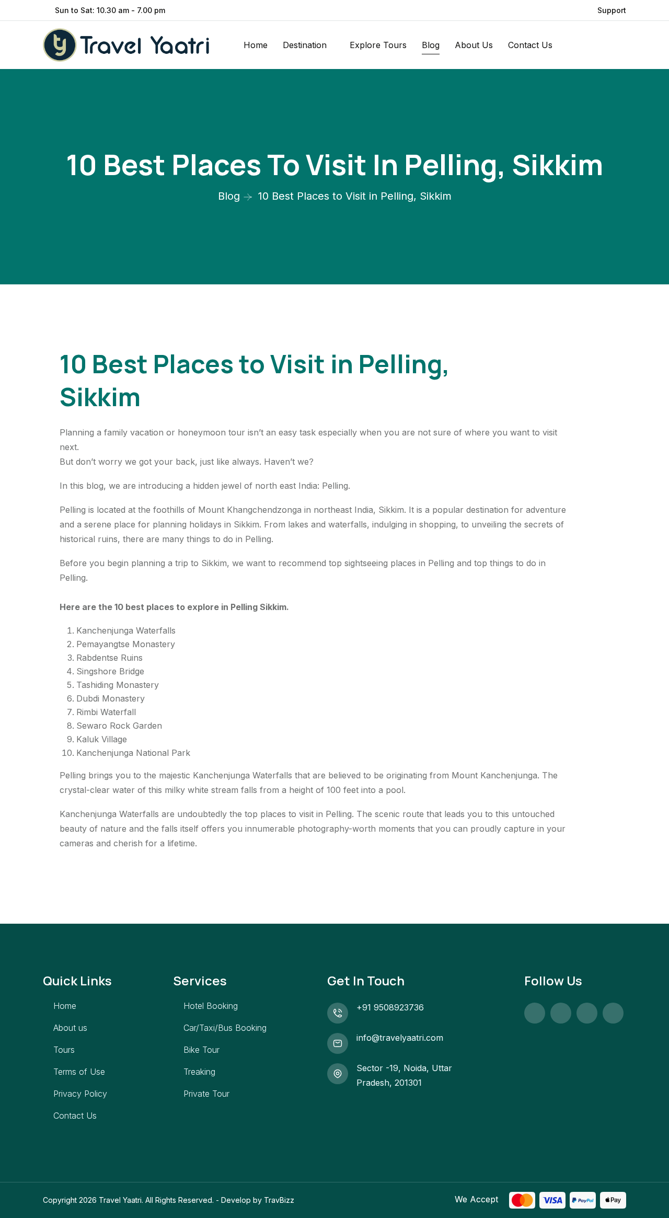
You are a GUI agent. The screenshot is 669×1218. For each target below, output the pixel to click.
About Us (474, 45)
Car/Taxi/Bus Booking (225, 1027)
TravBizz (279, 1200)
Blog (431, 45)
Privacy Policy (80, 1093)
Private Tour (206, 1093)
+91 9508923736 (390, 1007)
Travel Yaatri (120, 1200)
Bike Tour (201, 1049)
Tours (64, 1049)
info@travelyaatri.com (399, 1037)
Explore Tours (378, 45)
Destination (305, 45)
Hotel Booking (210, 1006)
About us (70, 1027)
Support (611, 10)
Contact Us (530, 45)
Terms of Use (79, 1071)
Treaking (199, 1071)
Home (256, 45)
